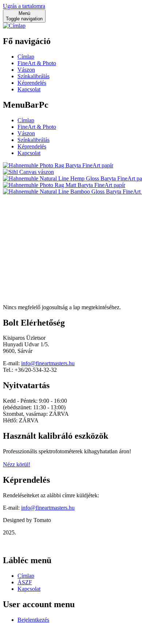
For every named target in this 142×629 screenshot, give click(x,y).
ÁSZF (24, 582)
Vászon (26, 70)
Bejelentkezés (33, 620)
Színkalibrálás (33, 76)
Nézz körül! (16, 464)
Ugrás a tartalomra (24, 6)
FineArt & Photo (36, 63)
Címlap (25, 56)
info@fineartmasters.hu (48, 363)
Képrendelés (31, 83)
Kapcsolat (28, 89)
